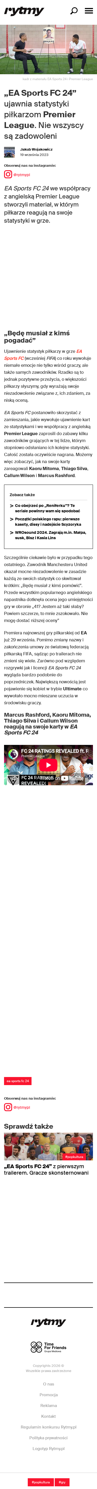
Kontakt (48, 1416)
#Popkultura (41, 1482)
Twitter (65, 1464)
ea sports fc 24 (18, 1081)
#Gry (62, 1482)
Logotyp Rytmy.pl (49, 1448)
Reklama (48, 1405)
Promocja (49, 1395)
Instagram (48, 1464)
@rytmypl (21, 174)
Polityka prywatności (48, 1438)
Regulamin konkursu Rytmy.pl (49, 1427)
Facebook (30, 1464)
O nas (48, 1384)
